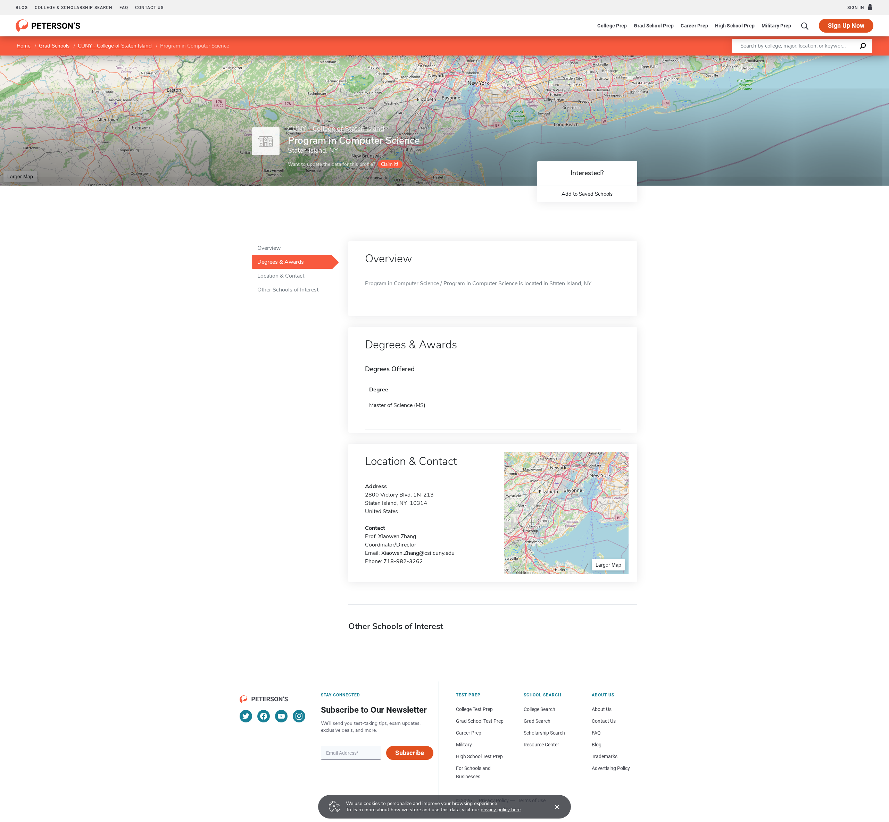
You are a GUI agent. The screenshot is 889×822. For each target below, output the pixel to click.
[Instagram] (299, 716)
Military (464, 744)
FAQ (123, 7)
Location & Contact (280, 276)
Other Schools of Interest (287, 290)
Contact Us (604, 721)
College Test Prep (474, 709)
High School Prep (735, 25)
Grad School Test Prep (480, 721)
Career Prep (694, 25)
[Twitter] (246, 716)
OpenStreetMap (842, 59)
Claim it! (389, 164)
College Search (539, 709)
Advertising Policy (611, 768)
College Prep (612, 25)
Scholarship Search (544, 733)
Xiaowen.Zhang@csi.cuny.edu (418, 553)
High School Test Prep (479, 756)
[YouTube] (281, 716)
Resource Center (541, 744)
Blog (22, 7)
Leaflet (807, 59)
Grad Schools (54, 45)
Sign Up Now (846, 25)
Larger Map (20, 176)
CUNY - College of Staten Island (115, 45)
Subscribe (409, 752)
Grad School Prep (654, 25)
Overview (269, 248)
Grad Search (537, 721)
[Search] (805, 25)
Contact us (149, 7)
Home (24, 45)
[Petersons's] (48, 25)
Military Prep (776, 25)
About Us (602, 709)
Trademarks (604, 756)
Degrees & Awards (280, 262)
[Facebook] (263, 716)
